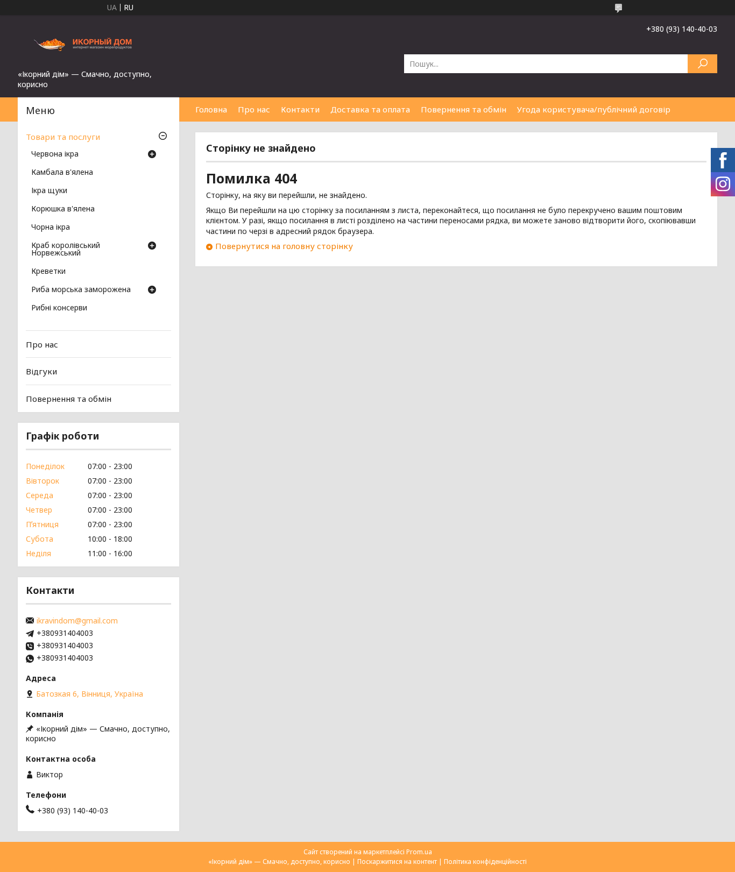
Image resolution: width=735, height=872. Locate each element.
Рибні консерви (59, 308)
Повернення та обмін (463, 109)
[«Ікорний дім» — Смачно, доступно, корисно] (98, 42)
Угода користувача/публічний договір (593, 109)
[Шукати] (702, 63)
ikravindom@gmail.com (77, 621)
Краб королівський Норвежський (65, 250)
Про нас (254, 109)
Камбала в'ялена (62, 172)
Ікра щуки (49, 191)
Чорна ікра (50, 227)
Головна (211, 109)
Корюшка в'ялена (63, 209)
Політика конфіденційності (485, 861)
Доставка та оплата (370, 109)
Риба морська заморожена (81, 290)
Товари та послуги (63, 136)
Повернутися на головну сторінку (284, 245)
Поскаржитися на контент (397, 861)
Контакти (300, 109)
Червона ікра (55, 154)
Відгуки (41, 371)
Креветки (48, 271)
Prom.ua (419, 851)
